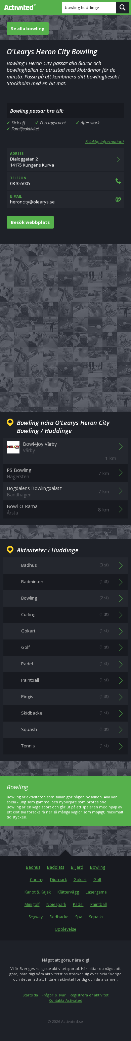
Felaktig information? (104, 141)
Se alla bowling (28, 28)
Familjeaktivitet (25, 129)
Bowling (97, 867)
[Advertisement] (65, 322)
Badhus (33, 867)
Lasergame (96, 892)
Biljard (77, 867)
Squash (96, 917)
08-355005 (20, 181)
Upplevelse (65, 929)
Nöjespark (56, 904)
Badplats (55, 867)
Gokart (80, 879)
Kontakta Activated (65, 1000)
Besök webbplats (30, 222)
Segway (36, 917)
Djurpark (58, 879)
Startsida (30, 994)
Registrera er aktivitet (89, 994)
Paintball (98, 904)
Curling (36, 879)
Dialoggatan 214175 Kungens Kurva (32, 159)
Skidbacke (59, 917)
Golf (97, 879)
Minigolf (32, 904)
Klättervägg (68, 892)
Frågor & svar (54, 994)
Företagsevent (53, 123)
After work (90, 123)
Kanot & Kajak (38, 892)
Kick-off (18, 123)
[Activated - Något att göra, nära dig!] (18, 7)
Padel (78, 904)
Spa (78, 917)
